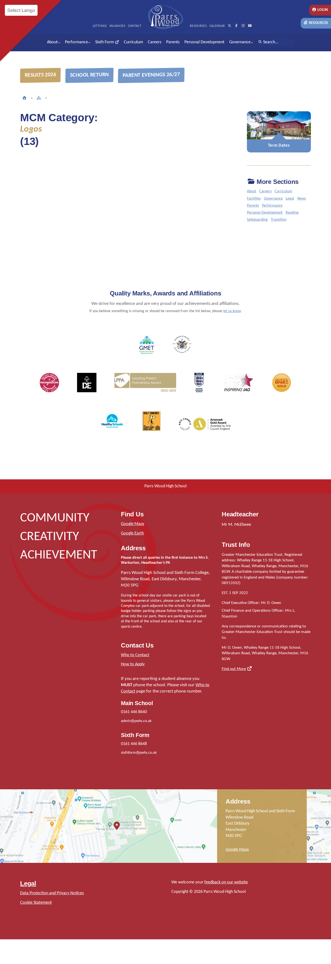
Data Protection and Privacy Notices (52, 893)
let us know (232, 311)
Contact (134, 26)
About (52, 42)
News (301, 199)
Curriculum (133, 42)
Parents (173, 42)
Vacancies (117, 26)
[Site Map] (38, 98)
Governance (240, 42)
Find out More (234, 669)
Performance (76, 42)
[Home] (24, 98)
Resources (318, 23)
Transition (278, 220)
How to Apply (133, 664)
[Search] (260, 42)
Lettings (100, 26)
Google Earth (132, 533)
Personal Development (204, 42)
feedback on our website (226, 882)
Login (322, 10)
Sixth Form (105, 42)
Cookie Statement (36, 903)
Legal (290, 199)
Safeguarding (257, 220)
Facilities (254, 199)
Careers (154, 42)
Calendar (217, 26)
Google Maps (132, 524)
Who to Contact (135, 655)
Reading (292, 213)
